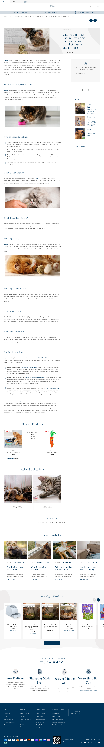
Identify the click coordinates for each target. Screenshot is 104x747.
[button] (2, 6)
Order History (40, 722)
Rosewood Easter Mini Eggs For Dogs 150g (87, 625)
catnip (37, 178)
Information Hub (40, 713)
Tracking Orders (40, 719)
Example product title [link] (32, 433)
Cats (14, 1)
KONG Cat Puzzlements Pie (13, 452)
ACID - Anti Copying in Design (26, 720)
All (6, 24)
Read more (91, 113)
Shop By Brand (40, 725)
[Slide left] (91, 20)
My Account (39, 716)
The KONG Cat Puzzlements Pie (35, 377)
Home (5, 16)
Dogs (4, 1)
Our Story (23, 716)
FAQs (5, 725)
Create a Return (8, 719)
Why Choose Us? (24, 713)
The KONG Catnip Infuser (29, 367)
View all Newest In (52, 642)
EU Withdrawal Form (58, 725)
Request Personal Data (58, 722)
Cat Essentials (47, 507)
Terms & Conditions (57, 719)
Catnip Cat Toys (18, 507)
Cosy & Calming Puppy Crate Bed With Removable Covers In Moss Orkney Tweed (31, 627)
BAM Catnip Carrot (52, 452)
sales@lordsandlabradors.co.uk (88, 690)
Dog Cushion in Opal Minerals (69, 625)
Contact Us (7, 713)
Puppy (25, 2)
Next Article (50, 518)
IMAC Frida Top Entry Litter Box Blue (12, 625)
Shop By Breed (40, 727)
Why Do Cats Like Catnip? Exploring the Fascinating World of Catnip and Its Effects (49, 16)
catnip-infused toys (43, 357)
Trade (21, 727)
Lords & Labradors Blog (16, 16)
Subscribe (85, 78)
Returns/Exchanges (9, 722)
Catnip (6, 60)
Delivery (6, 716)
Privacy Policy (56, 716)
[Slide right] (95, 20)
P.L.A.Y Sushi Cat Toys (52, 388)
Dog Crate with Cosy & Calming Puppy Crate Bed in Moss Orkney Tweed (50, 626)
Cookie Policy (56, 713)
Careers (22, 724)
